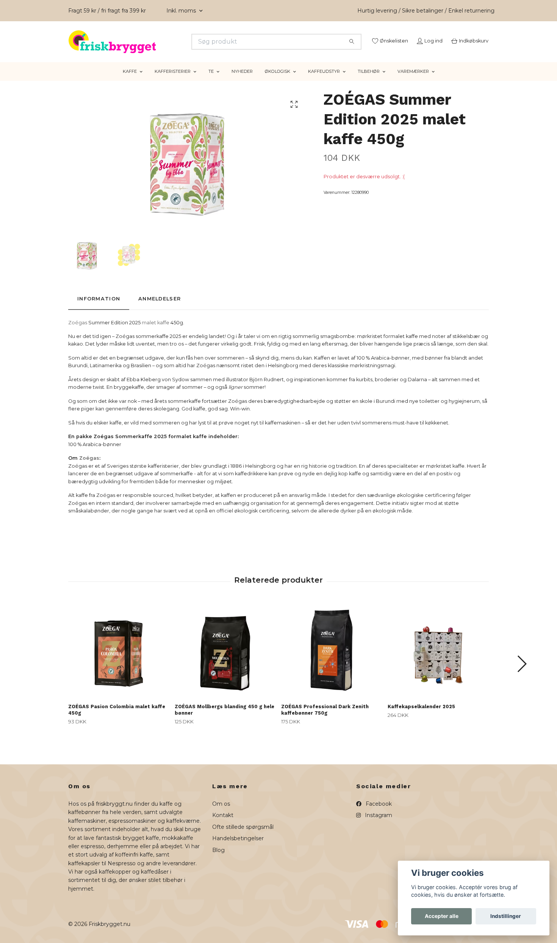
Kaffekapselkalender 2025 (421, 716)
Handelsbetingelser (238, 847)
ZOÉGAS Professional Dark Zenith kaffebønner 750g (325, 719)
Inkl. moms (181, 10)
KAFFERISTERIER (173, 80)
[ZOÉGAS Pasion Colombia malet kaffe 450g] (118, 659)
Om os (221, 813)
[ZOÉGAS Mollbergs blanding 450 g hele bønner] (225, 659)
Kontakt (222, 824)
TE (211, 80)
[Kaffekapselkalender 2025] (438, 659)
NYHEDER (242, 80)
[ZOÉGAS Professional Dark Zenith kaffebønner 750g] (331, 659)
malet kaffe (156, 332)
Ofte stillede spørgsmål (243, 836)
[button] (521, 673)
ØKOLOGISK (277, 80)
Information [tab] (98, 308)
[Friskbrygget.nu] (173, 41)
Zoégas (77, 332)
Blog (218, 859)
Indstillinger (505, 916)
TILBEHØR (369, 80)
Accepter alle (441, 916)
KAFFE (130, 80)
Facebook (378, 813)
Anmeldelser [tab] (159, 308)
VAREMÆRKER (413, 80)
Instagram (377, 824)
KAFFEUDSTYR (324, 80)
